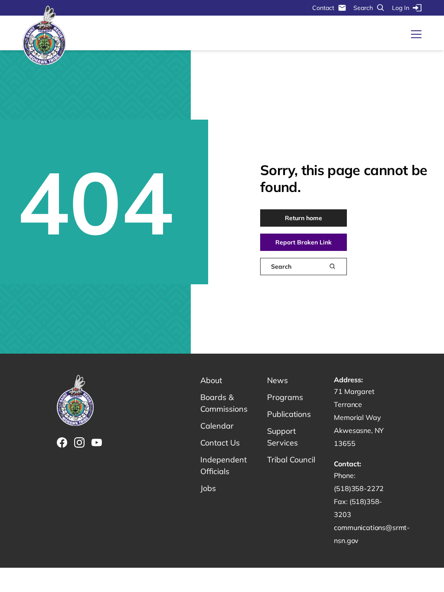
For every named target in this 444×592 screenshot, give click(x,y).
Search (363, 8)
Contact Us (220, 443)
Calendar (217, 426)
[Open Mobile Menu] (416, 34)
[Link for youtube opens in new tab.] (96, 442)
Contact (323, 8)
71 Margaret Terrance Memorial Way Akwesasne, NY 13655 (359, 417)
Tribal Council (291, 460)
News (277, 380)
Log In (400, 8)
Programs (285, 397)
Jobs (208, 488)
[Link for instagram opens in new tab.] (79, 442)
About (211, 380)
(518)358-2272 (359, 488)
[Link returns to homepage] (44, 35)
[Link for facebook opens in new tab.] (62, 442)
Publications (289, 414)
